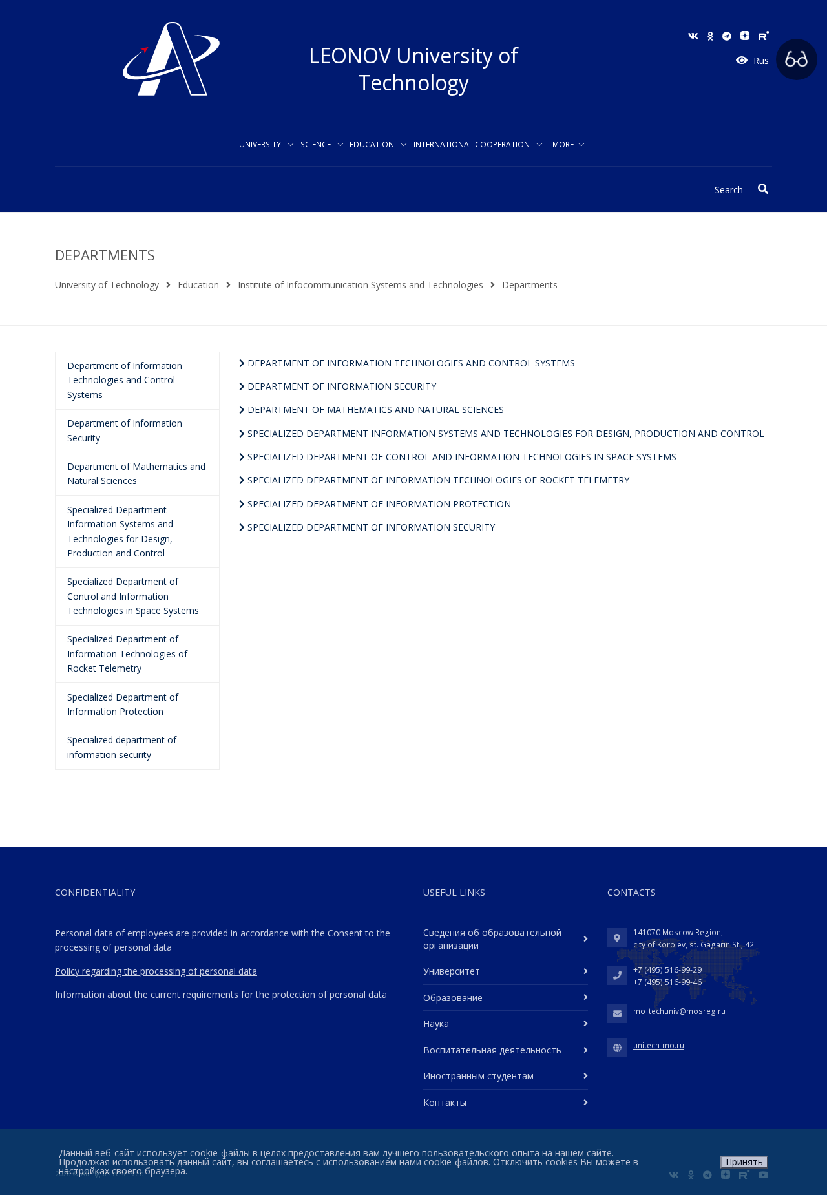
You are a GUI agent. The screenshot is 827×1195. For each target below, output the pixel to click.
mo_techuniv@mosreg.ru (679, 1011)
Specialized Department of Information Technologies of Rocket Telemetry (437, 480)
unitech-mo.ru (658, 1045)
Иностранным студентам (478, 1076)
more (563, 144)
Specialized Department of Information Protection (378, 504)
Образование (453, 997)
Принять (744, 1162)
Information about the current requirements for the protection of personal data (221, 994)
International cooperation (473, 144)
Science (316, 144)
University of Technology (107, 285)
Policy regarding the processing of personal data (156, 971)
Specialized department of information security (370, 527)
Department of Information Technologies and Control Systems (410, 363)
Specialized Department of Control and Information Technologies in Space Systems (460, 456)
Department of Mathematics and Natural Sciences (374, 409)
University (261, 144)
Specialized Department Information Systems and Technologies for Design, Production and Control (504, 433)
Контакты (444, 1102)
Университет (451, 971)
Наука (436, 1023)
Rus (761, 60)
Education (373, 144)
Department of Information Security (340, 386)
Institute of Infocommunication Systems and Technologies (360, 285)
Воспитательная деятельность (492, 1050)
